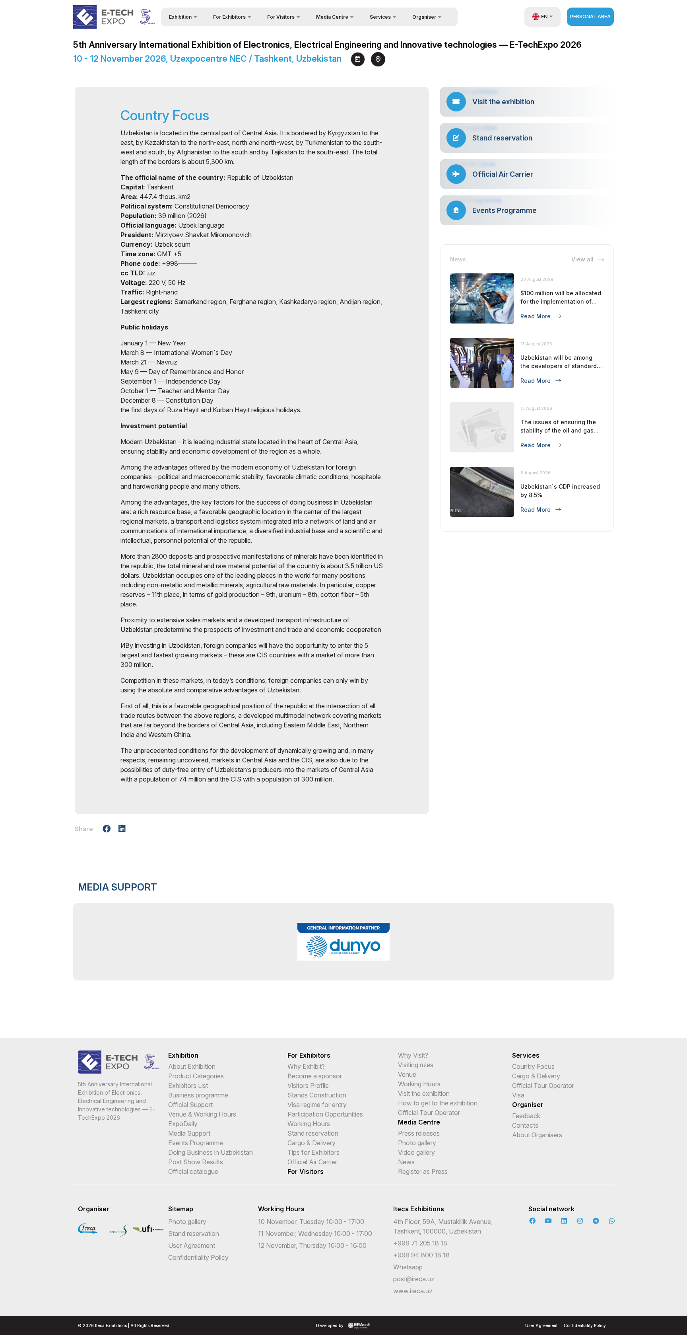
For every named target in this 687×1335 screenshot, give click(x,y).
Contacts (525, 1125)
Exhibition (183, 1055)
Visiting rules (415, 1065)
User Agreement (191, 1245)
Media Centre (419, 1122)
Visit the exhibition (424, 1093)
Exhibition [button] (180, 17)
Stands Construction (316, 1095)
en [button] (544, 16)
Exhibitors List (188, 1085)
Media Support (189, 1133)
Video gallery (416, 1152)
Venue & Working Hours (202, 1114)
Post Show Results (195, 1162)
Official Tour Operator (429, 1113)
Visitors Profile (308, 1085)
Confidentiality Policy (198, 1257)
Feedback (526, 1116)
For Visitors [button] (281, 17)
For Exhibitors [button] (229, 17)
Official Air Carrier (312, 1162)
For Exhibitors (308, 1055)
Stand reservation (312, 1133)
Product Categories (196, 1076)
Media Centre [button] (332, 17)
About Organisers (537, 1135)
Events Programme (195, 1143)
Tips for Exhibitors (313, 1152)
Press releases (419, 1133)
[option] (343, 942)
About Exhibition (191, 1066)
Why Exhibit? (306, 1066)
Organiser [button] (424, 17)
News (406, 1162)
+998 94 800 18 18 (421, 1255)
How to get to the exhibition (437, 1103)
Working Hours (308, 1124)
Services (526, 1055)
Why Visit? (413, 1055)
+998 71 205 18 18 (420, 1243)
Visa (518, 1095)
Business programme (198, 1095)
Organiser (527, 1105)
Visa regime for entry (317, 1105)
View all (583, 259)
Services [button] (380, 17)
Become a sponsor (314, 1076)
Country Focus (533, 1066)
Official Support (190, 1105)
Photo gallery (417, 1143)
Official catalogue (193, 1171)
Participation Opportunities (325, 1114)
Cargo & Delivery (311, 1143)
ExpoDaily (183, 1124)
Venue (407, 1074)
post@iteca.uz (414, 1279)
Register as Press (423, 1171)
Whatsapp (408, 1267)
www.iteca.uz (413, 1291)
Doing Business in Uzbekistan (210, 1152)
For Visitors (305, 1171)
